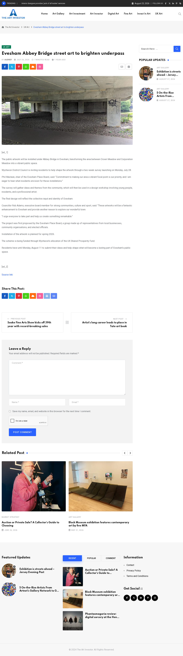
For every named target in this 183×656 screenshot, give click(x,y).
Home (44, 14)
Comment (111, 558)
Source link (7, 274)
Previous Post (18, 319)
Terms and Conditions (137, 576)
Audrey (8, 60)
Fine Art (128, 14)
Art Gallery (58, 14)
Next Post (118, 319)
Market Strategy (10, 517)
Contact (130, 565)
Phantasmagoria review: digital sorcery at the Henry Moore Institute (102, 617)
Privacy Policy (134, 570)
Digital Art (113, 14)
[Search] (179, 13)
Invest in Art (143, 14)
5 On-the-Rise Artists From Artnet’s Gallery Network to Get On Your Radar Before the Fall (39, 590)
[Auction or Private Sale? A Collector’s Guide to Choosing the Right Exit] (73, 576)
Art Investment (77, 14)
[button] (124, 453)
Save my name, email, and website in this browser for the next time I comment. (51, 411)
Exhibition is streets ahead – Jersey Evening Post (169, 74)
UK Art (158, 14)
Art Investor (96, 14)
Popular (91, 558)
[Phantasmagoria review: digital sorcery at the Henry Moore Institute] (73, 620)
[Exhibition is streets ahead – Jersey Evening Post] (146, 73)
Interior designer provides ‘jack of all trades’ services (43, 3)
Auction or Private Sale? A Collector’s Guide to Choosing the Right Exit (101, 573)
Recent (72, 558)
